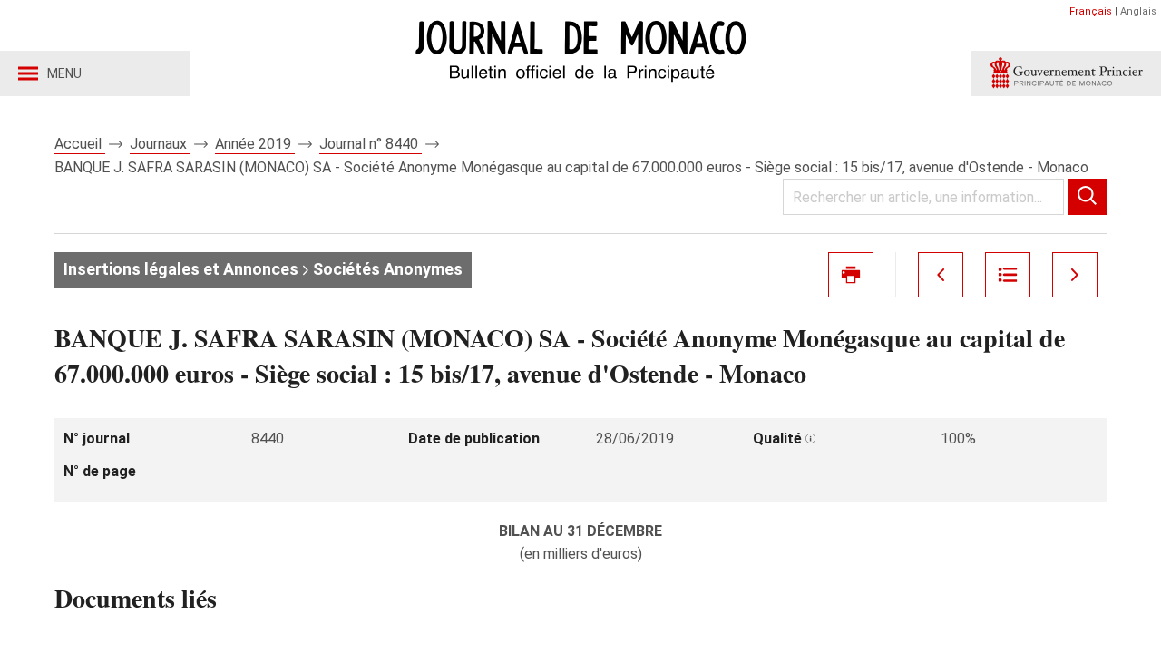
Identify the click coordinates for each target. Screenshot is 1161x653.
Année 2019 (255, 143)
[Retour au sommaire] (1007, 274)
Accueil (79, 143)
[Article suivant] (1075, 274)
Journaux (160, 143)
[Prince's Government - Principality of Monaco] (1066, 73)
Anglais (1138, 11)
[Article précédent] (940, 274)
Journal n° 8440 (370, 143)
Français (1090, 11)
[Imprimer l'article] (850, 274)
